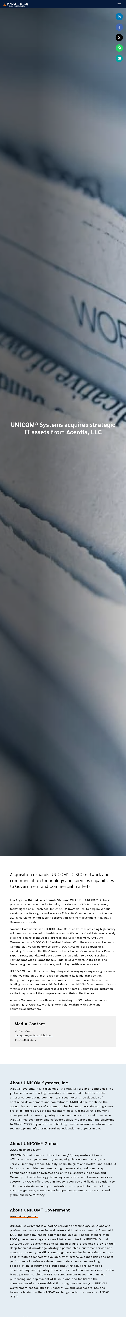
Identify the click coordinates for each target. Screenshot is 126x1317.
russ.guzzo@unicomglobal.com (34, 1035)
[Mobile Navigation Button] (119, 5)
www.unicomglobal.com (25, 1149)
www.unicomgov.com (24, 1216)
